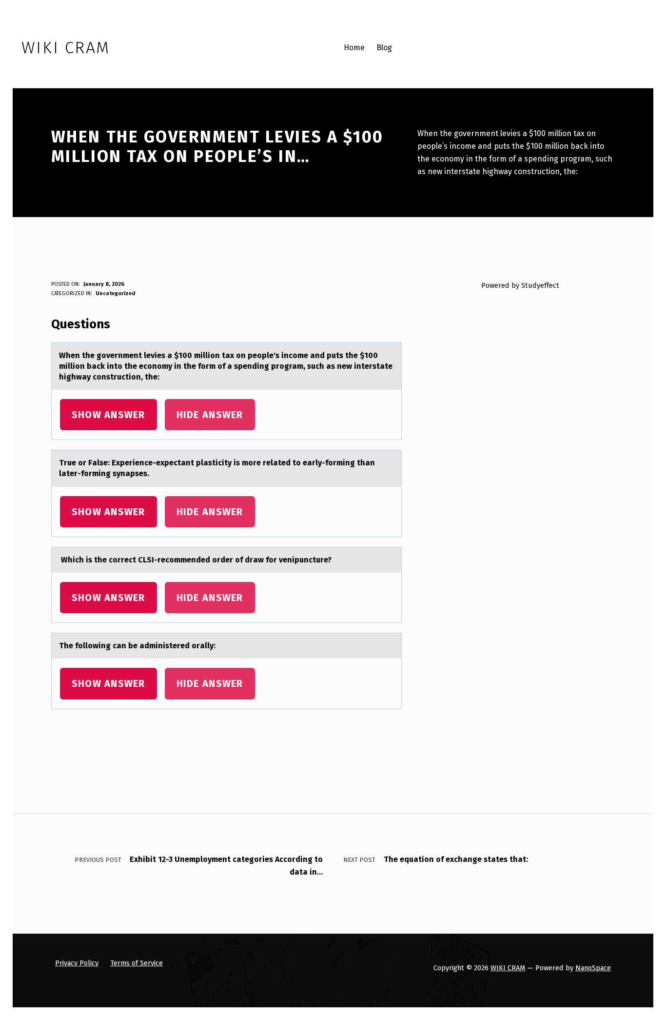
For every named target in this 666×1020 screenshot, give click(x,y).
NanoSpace (593, 967)
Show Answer (108, 414)
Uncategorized (115, 293)
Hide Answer (209, 414)
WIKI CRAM (507, 967)
